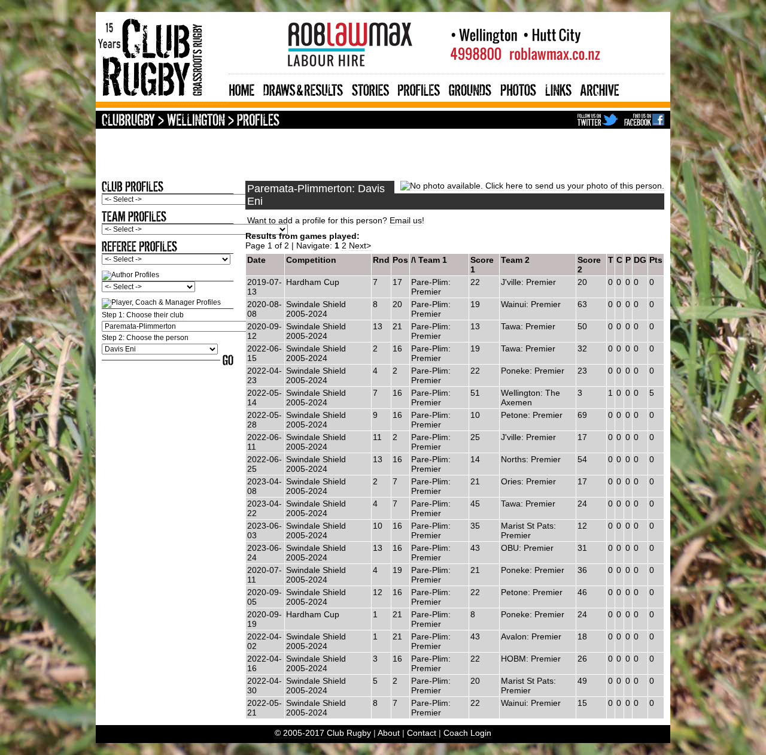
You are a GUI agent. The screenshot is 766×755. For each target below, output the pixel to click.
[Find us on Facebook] (644, 121)
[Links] (558, 88)
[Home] (241, 88)
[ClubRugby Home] (128, 121)
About (389, 733)
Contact (421, 733)
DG (640, 260)
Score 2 (589, 264)
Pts (655, 260)
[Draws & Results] (303, 88)
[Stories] (370, 88)
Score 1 (482, 264)
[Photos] (518, 88)
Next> (360, 245)
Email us (406, 220)
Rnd (381, 260)
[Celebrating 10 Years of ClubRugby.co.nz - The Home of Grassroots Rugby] (162, 99)
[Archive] (599, 88)
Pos (400, 260)
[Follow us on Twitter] (597, 121)
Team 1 (432, 260)
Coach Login (467, 733)
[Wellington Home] (196, 121)
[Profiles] (419, 88)
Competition (311, 260)
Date (256, 260)
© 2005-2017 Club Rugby (323, 733)
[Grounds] (470, 88)
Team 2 (515, 260)
